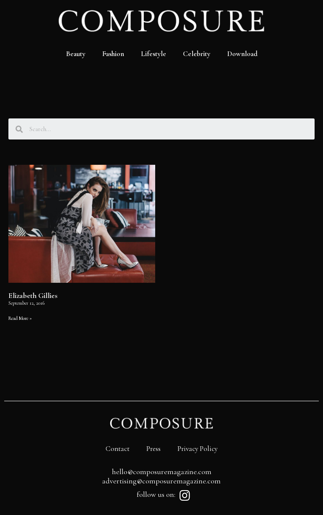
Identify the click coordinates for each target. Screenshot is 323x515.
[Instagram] (185, 496)
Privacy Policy (197, 448)
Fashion (113, 53)
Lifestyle (153, 53)
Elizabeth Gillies (33, 295)
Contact (118, 448)
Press (153, 448)
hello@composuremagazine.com (162, 471)
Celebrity (196, 53)
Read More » (20, 318)
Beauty (75, 53)
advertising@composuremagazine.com (161, 480)
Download (242, 53)
